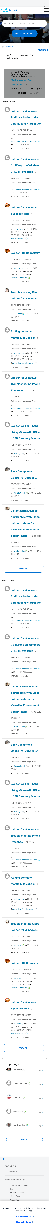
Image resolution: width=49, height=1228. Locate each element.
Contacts (13, 1171)
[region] (24, 1214)
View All (23, 568)
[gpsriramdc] (17, 1114)
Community (16, 85)
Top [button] (3, 1159)
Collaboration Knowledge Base (23, 134)
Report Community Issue (19, 1185)
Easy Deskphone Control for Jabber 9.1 (26, 477)
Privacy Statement (23, 1216)
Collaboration (9, 47)
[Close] (45, 1204)
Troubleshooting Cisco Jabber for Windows (25, 298)
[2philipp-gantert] (19, 1086)
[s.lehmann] (16, 1100)
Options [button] (42, 50)
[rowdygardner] (18, 1127)
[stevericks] (16, 1072)
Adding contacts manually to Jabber (24, 337)
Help (11, 1189)
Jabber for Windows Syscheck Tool (24, 213)
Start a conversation (24, 34)
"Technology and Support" (23, 80)
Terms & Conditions (17, 1193)
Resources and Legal (15, 1180)
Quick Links (10, 1166)
